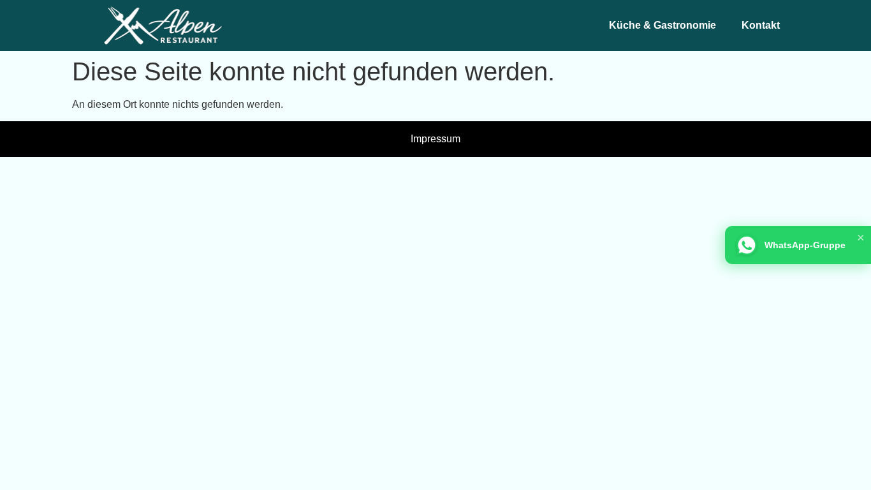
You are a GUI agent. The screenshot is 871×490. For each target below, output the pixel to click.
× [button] (861, 237)
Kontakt (761, 25)
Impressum (435, 138)
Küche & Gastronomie (662, 25)
